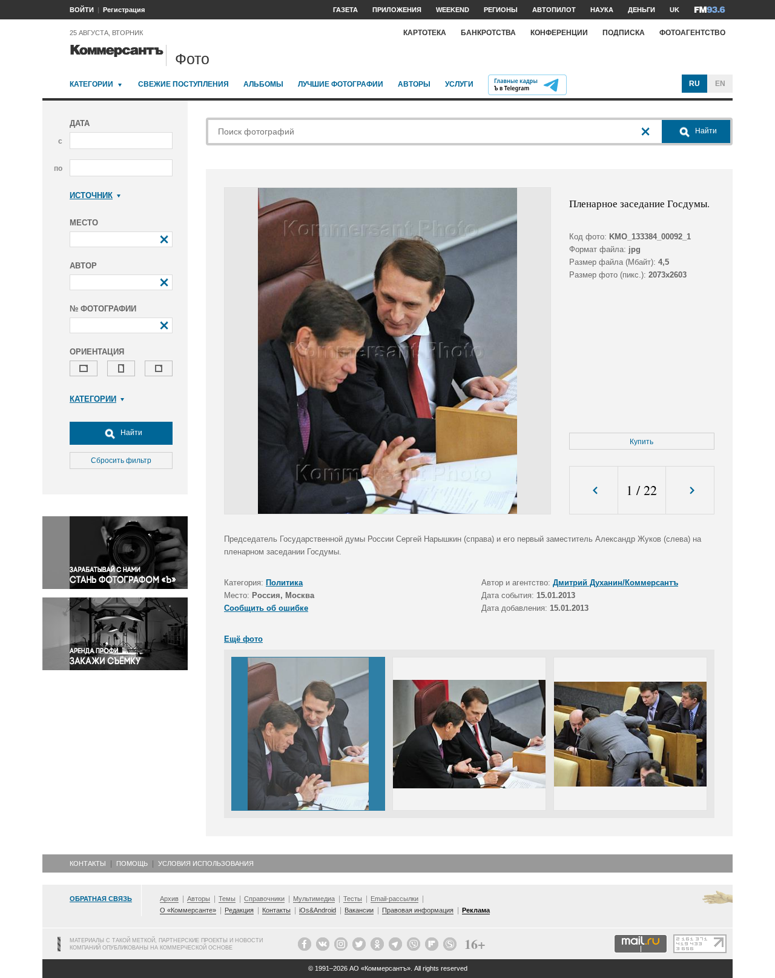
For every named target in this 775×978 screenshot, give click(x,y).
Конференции (559, 32)
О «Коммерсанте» (188, 910)
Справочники (264, 898)
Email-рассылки (394, 898)
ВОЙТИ (82, 9)
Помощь (132, 863)
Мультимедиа (314, 898)
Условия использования (206, 863)
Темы (227, 898)
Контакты (88, 863)
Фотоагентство (692, 32)
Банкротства (488, 32)
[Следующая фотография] (690, 490)
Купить (641, 441)
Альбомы (263, 84)
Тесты (352, 898)
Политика (284, 582)
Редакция (239, 910)
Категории (91, 84)
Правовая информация (417, 910)
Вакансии (359, 910)
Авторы (414, 84)
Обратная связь (101, 898)
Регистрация (124, 9)
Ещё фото (243, 639)
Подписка (623, 32)
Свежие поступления (183, 84)
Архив (169, 898)
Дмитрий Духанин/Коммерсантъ (615, 582)
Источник (91, 195)
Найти (130, 432)
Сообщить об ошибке (266, 608)
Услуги (459, 84)
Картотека (424, 32)
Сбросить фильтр (121, 460)
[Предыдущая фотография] (594, 490)
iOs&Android (317, 910)
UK (674, 9)
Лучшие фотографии (340, 84)
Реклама (476, 910)
